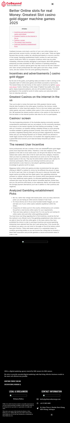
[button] (52, 4)
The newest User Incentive (22, 42)
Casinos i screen (19, 40)
